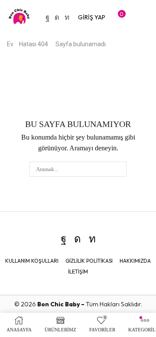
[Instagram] (57, 17)
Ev (10, 44)
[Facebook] (47, 17)
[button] (91, 17)
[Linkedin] (67, 17)
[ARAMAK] (119, 169)
